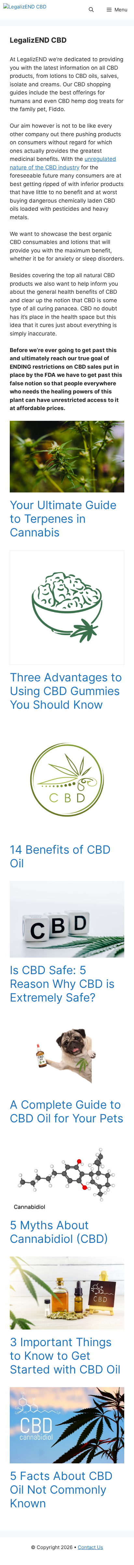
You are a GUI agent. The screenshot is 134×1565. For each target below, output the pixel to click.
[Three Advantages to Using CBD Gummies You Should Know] (67, 660)
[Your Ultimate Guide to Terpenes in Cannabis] (67, 488)
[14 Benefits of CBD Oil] (67, 833)
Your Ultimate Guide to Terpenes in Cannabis (63, 518)
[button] (91, 10)
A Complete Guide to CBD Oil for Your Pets (66, 1111)
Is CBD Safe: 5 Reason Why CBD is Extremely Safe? (62, 983)
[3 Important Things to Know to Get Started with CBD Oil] (67, 1325)
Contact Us (90, 1547)
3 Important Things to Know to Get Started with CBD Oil (65, 1355)
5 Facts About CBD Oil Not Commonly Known (61, 1489)
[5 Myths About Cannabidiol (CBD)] (67, 1208)
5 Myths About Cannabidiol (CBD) (59, 1231)
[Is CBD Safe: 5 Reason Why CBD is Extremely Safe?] (67, 953)
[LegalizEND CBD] (25, 10)
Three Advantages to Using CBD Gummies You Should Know (66, 690)
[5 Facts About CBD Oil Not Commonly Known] (67, 1459)
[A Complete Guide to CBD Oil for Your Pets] (67, 1088)
